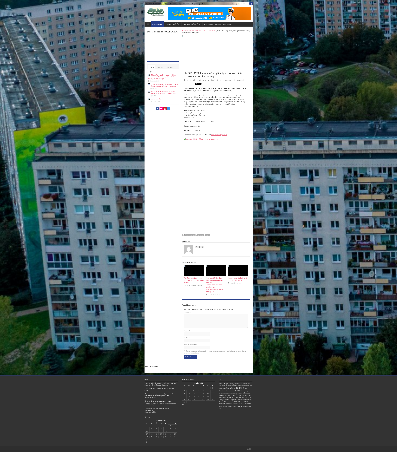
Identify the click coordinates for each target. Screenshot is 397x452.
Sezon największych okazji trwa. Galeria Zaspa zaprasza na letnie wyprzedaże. (164, 85)
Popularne (160, 67)
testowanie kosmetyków (238, 403)
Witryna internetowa (190, 344)
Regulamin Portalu (184, 4)
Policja (238, 395)
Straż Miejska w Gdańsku (234, 400)
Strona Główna (188, 31)
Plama (233, 395)
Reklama (173, 4)
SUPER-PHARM (247, 399)
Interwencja (231, 391)
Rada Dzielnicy (227, 24)
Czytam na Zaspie (231, 385)
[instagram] (238, 4)
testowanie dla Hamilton (241, 401)
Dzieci (246, 385)
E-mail (187, 337)
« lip (146, 442)
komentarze (169, 67)
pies (226, 395)
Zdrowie (221, 409)
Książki (225, 393)
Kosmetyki (245, 391)
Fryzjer (250, 385)
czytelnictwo (241, 385)
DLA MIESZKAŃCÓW (172, 24)
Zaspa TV (218, 24)
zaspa (239, 406)
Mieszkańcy (247, 393)
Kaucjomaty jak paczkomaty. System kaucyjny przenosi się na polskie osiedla (164, 92)
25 (151, 437)
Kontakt (204, 4)
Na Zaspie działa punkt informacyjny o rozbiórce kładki (194, 280)
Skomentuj (240, 80)
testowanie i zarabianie (225, 403)
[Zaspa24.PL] (155, 12)
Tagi (150, 71)
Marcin (188, 80)
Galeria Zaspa (230, 388)
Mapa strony (196, 4)
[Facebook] (232, 4)
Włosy (234, 406)
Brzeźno (245, 383)
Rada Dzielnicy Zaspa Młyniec (234, 397)
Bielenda (240, 383)
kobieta (237, 390)
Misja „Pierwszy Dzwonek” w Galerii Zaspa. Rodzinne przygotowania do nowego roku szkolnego (162, 77)
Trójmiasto (247, 403)
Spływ (208, 235)
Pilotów (229, 395)
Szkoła (221, 401)
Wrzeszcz (229, 406)
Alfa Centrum (223, 383)
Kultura (229, 393)
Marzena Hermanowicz (236, 393)
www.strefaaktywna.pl (219, 135)
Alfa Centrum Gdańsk (232, 383)
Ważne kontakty (208, 24)
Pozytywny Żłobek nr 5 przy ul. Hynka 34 (237, 279)
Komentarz (188, 312)
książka (221, 393)
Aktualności (211, 31)
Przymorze (245, 395)
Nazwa (187, 331)
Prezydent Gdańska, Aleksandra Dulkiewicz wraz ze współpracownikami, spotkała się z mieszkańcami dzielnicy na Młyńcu (215, 285)
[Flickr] (234, 4)
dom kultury (191, 235)
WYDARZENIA (157, 24)
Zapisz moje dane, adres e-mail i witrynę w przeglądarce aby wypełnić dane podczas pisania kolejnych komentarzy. (215, 352)
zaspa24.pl (247, 406)
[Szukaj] (251, 3)
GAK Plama (222, 388)
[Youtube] (236, 4)
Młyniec (200, 235)
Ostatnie (151, 67)
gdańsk (239, 387)
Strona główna (148, 24)
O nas (166, 4)
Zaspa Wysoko (156, 99)
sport (246, 397)
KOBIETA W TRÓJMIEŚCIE (191, 24)
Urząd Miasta (222, 406)
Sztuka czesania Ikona (228, 401)
